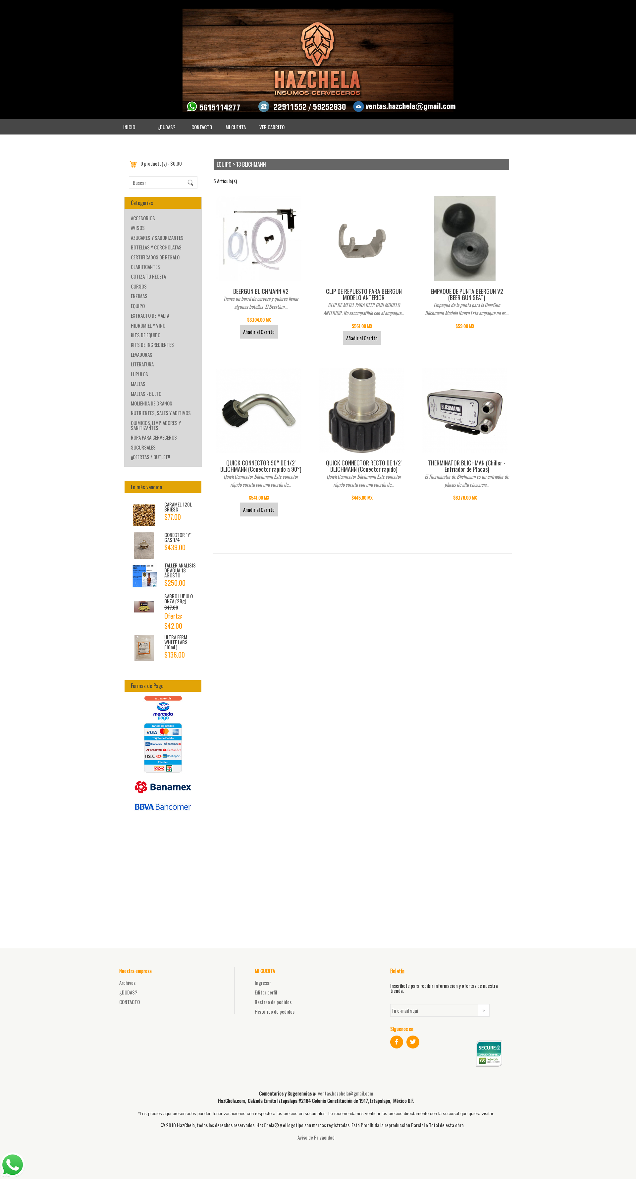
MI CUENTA (236, 127)
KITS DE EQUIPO (145, 335)
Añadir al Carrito (259, 331)
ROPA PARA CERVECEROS (154, 437)
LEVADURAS (141, 354)
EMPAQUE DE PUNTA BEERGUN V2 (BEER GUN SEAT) (467, 294)
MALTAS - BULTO (146, 393)
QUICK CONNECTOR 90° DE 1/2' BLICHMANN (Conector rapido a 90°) (260, 465)
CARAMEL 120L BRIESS (178, 507)
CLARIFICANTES (145, 266)
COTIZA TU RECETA (148, 276)
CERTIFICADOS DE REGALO (155, 257)
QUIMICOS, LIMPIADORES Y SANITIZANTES (156, 425)
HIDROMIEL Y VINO (148, 325)
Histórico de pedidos (274, 1011)
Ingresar (263, 982)
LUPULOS (139, 374)
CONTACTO (201, 127)
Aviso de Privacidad (316, 1137)
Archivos (127, 982)
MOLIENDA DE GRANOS (151, 403)
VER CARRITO (272, 127)
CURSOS (139, 286)
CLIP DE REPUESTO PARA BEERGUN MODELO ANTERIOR (364, 294)
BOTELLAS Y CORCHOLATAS (156, 247)
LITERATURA (142, 364)
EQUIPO (138, 305)
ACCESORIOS (143, 218)
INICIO (129, 127)
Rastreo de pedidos (273, 1001)
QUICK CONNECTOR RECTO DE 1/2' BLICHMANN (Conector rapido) (363, 465)
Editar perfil (266, 992)
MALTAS (138, 383)
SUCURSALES (143, 447)
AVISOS (138, 227)
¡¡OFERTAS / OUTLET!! (150, 456)
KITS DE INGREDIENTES (152, 344)
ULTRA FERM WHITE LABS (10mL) (175, 642)
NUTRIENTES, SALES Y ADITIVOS (161, 412)
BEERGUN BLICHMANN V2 (261, 291)
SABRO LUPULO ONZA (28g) (178, 598)
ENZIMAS (139, 295)
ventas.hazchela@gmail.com (345, 1093)
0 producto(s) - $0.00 (161, 163)
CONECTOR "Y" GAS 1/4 (177, 537)
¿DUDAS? (166, 127)
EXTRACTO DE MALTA (150, 315)
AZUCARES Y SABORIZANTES (157, 237)
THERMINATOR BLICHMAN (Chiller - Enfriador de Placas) (466, 465)
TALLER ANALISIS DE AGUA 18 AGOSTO (180, 570)
